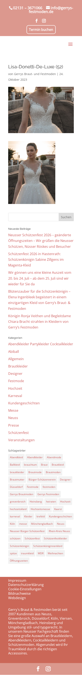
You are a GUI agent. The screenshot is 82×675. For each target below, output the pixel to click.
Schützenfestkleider (55, 538)
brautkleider (17, 472)
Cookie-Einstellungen (24, 589)
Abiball (13, 351)
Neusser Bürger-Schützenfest (27, 531)
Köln (12, 524)
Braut (44, 464)
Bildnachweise (19, 593)
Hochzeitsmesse (40, 509)
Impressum (17, 580)
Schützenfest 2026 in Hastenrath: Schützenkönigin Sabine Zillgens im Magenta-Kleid (36, 259)
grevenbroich (17, 501)
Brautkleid (58, 464)
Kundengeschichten (24, 403)
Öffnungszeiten (19, 560)
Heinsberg (36, 501)
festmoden (49, 487)
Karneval (15, 395)
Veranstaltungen (21, 440)
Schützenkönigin (19, 546)
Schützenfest (18, 432)
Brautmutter (17, 479)
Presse (13, 425)
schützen (15, 538)
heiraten (51, 501)
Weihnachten (55, 553)
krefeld (41, 516)
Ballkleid (15, 464)
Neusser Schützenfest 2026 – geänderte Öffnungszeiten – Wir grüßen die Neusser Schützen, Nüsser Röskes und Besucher (41, 241)
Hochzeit (15, 388)
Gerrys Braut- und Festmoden (35, 74)
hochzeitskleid (18, 509)
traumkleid (27, 553)
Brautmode (35, 472)
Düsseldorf (16, 487)
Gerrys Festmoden (48, 494)
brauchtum (30, 464)
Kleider (28, 516)
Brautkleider (18, 366)
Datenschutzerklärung (26, 584)
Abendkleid (16, 457)
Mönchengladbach (42, 524)
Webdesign (17, 598)
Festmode (16, 381)
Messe (13, 410)
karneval (15, 516)
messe (23, 524)
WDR (41, 553)
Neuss (13, 417)
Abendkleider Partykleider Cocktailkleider (40, 344)
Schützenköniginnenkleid (47, 546)
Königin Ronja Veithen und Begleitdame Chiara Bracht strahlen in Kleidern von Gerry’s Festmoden (39, 322)
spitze (13, 553)
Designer (15, 373)
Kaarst (58, 509)
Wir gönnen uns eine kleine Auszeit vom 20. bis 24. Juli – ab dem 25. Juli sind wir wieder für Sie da (39, 278)
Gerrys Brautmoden (21, 494)
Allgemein (16, 359)
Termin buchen (41, 29)
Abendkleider (35, 457)
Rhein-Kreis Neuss (59, 531)
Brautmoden (53, 472)
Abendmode (54, 457)
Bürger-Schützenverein (42, 479)
